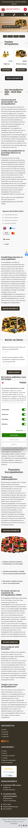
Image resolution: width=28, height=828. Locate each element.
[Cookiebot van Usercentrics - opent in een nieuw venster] (19, 383)
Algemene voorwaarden (9, 760)
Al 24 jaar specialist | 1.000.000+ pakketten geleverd (14, 3)
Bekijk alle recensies (14, 372)
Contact (7, 244)
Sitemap (24, 819)
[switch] (24, 414)
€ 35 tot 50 (16, 36)
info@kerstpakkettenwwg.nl (8, 201)
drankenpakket (5, 281)
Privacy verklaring (7, 762)
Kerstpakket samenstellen (10, 642)
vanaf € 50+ (22, 36)
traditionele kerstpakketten (8, 503)
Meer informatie (6, 69)
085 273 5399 (7, 804)
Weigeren (14, 444)
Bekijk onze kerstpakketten (10, 308)
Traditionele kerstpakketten (11, 530)
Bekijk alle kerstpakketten (14, 78)
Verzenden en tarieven (8, 755)
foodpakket (22, 275)
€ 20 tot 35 (10, 36)
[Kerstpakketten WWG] (11, 11)
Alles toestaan (14, 435)
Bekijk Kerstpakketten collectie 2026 (11, 26)
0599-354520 (5, 709)
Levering (7, 239)
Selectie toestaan (14, 439)
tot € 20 (5, 36)
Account (4, 753)
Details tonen (19, 430)
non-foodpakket (5, 290)
